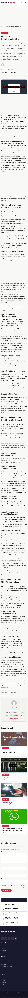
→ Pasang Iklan (4, 971)
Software (4, 33)
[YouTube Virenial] (12, 938)
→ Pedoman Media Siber (6, 966)
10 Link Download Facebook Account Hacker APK (11, 751)
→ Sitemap (3, 982)
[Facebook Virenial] (2, 938)
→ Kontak (3, 962)
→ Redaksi (3, 964)
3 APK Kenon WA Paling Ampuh (11, 922)
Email (2, 872)
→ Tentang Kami (4, 960)
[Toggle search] (21, 2)
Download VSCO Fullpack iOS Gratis (13, 912)
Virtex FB (5, 777)
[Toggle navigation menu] (25, 2)
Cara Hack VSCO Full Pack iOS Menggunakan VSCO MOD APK (11, 918)
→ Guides (3, 946)
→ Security (3, 950)
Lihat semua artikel (14, 718)
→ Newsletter (4, 980)
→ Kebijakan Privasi (5, 984)
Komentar (3, 851)
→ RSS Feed (3, 978)
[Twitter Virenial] (5, 938)
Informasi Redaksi (18, 715)
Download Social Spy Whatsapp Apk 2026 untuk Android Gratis (12, 829)
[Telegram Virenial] (16, 938)
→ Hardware (4, 952)
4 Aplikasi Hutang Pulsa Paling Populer (8, 803)
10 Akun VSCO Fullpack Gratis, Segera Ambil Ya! (10, 903)
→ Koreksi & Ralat (5, 987)
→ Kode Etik (3, 968)
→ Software (3, 948)
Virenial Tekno (14, 710)
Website (3, 878)
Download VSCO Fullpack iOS (11, 908)
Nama (2, 865)
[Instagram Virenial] (9, 938)
